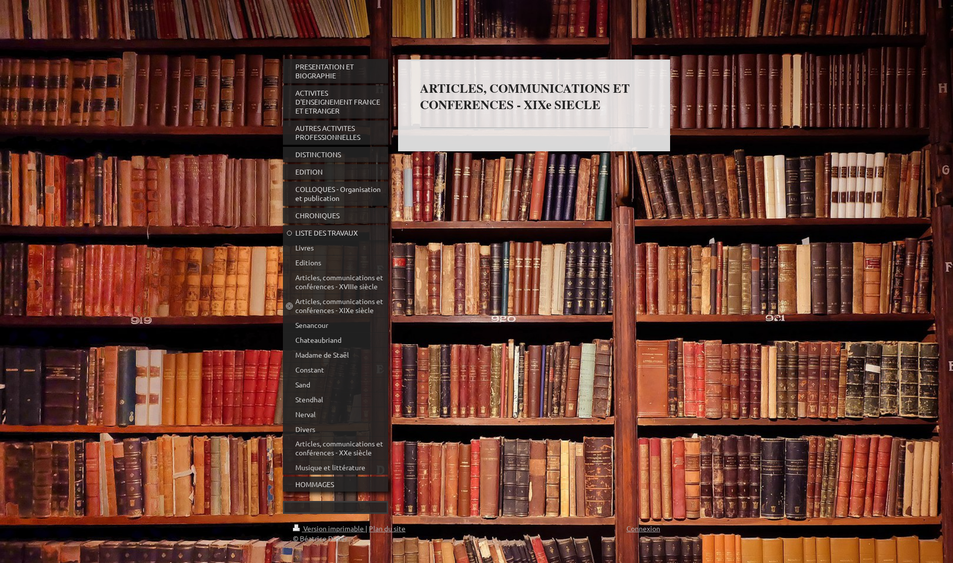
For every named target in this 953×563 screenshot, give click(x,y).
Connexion (643, 528)
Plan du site (387, 528)
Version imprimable (333, 528)
